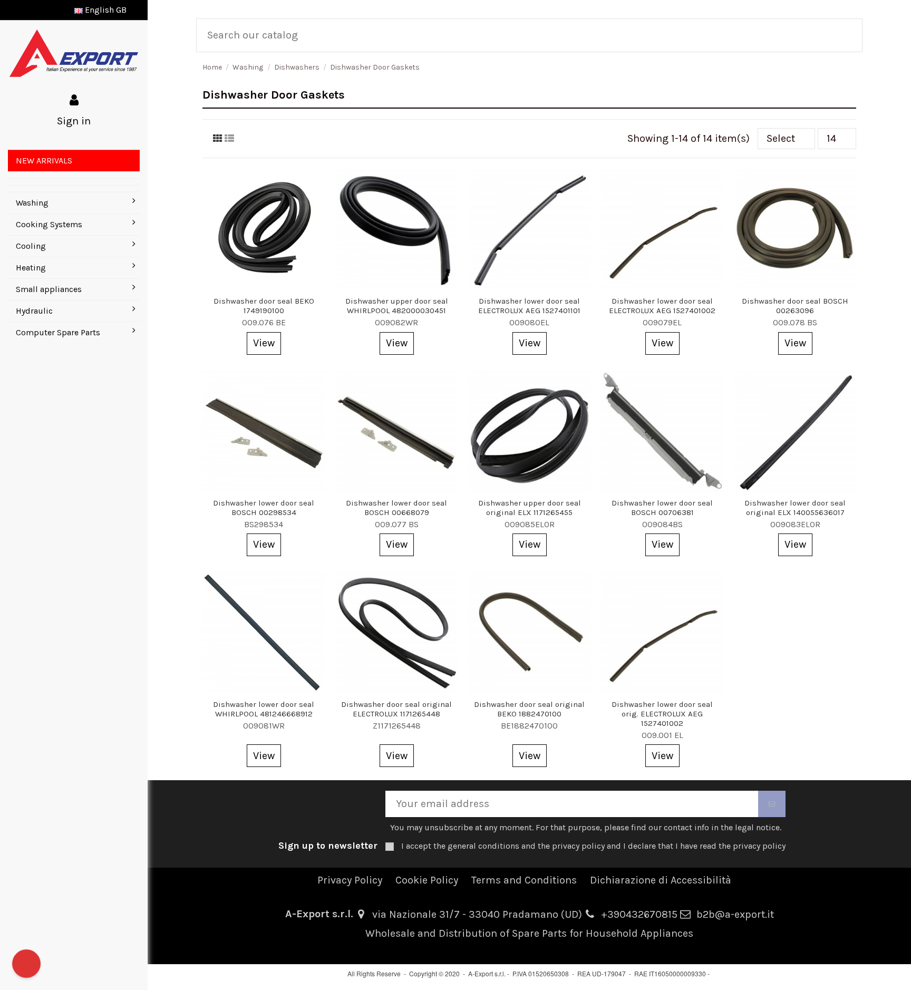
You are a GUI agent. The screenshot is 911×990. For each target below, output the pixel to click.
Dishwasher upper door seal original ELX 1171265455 (529, 507)
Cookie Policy (426, 880)
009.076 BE (264, 322)
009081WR (264, 726)
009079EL (662, 322)
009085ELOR (530, 524)
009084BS (662, 524)
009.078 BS (795, 322)
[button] (74, 174)
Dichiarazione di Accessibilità (660, 880)
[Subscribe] (772, 804)
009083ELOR (795, 524)
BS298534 (263, 524)
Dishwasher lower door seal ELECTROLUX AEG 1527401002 (662, 305)
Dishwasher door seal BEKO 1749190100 (264, 305)
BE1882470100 (529, 726)
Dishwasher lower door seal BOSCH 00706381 (662, 507)
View (264, 343)
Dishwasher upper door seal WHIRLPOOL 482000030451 (396, 305)
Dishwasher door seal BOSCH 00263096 (795, 305)
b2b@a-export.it (735, 914)
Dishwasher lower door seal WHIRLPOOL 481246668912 (263, 709)
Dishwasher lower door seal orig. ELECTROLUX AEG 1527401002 (662, 714)
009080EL (529, 322)
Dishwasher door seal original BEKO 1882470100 (529, 709)
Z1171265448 (397, 726)
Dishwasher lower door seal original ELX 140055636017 (795, 507)
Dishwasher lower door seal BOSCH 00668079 (396, 507)
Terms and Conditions (524, 880)
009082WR (396, 322)
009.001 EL (662, 735)
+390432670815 (639, 914)
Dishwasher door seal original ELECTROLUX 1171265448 (396, 709)
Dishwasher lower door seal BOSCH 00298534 (263, 507)
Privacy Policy (349, 880)
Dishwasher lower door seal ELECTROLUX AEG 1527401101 (529, 305)
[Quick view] (263, 285)
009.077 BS (397, 524)
